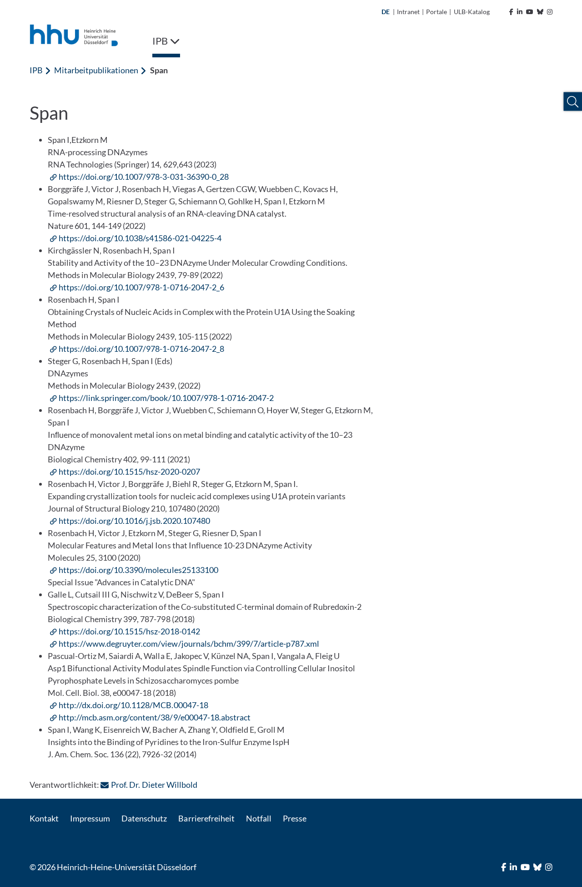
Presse (294, 818)
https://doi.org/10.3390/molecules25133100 (138, 570)
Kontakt (44, 818)
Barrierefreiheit (206, 818)
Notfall (258, 818)
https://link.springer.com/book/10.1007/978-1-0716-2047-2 (166, 398)
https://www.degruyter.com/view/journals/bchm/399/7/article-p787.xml (189, 644)
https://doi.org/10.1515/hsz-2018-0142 (129, 631)
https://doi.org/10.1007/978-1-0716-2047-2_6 (141, 287)
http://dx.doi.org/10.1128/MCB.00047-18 (133, 705)
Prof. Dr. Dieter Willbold (154, 785)
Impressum (90, 818)
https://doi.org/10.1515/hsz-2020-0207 (129, 471)
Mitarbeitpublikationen (96, 70)
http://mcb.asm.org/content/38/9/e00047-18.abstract (155, 717)
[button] (572, 101)
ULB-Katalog (472, 11)
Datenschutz (144, 818)
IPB (36, 70)
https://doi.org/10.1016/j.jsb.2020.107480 (134, 521)
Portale (436, 11)
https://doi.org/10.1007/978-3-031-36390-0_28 (144, 177)
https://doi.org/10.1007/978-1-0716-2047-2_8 (141, 349)
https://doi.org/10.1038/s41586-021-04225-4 (140, 238)
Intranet (408, 11)
